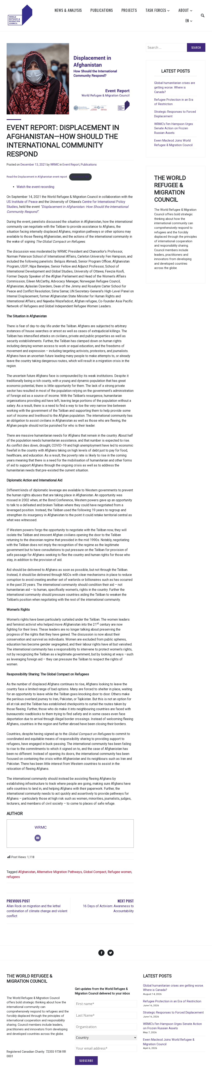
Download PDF (80, 176)
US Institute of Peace (22, 202)
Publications (101, 10)
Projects (129, 10)
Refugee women (119, 872)
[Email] (38, 838)
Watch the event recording (35, 187)
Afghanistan (26, 872)
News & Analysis (68, 10)
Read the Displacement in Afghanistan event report (37, 176)
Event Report (71, 164)
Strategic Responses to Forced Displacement (173, 1012)
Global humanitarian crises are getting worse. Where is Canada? (174, 87)
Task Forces (156, 10)
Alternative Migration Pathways (59, 872)
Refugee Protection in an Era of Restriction (172, 1001)
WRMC (54, 164)
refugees (13, 877)
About (183, 10)
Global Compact (94, 872)
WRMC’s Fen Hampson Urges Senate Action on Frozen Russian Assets (173, 128)
